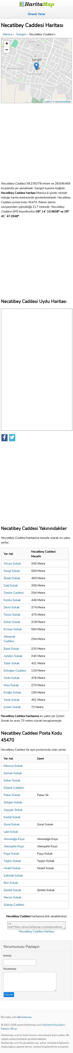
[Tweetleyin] (12, 437)
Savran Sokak (13, 773)
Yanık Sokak (11, 700)
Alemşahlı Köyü (14, 846)
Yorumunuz (9, 969)
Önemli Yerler (36, 14)
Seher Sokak (12, 622)
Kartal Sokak (12, 817)
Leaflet (47, 101)
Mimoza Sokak (13, 766)
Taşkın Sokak (12, 861)
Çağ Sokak (11, 585)
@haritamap (24, 1017)
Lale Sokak (11, 832)
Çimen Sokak (12, 707)
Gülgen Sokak (13, 802)
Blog (14, 1028)
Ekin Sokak (11, 883)
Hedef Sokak (12, 868)
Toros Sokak (12, 615)
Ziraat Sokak (12, 578)
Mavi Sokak (11, 685)
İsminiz (7, 956)
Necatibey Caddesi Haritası (36, 931)
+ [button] (6, 43)
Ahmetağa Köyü (14, 839)
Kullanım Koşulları (53, 1024)
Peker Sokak (12, 795)
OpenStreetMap (63, 101)
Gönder (8, 994)
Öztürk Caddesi (14, 593)
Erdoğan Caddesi (15, 670)
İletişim (5, 1028)
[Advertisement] (36, 140)
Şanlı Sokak (11, 649)
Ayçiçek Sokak (13, 810)
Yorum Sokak (12, 563)
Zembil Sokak (12, 890)
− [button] (6, 49)
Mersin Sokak (12, 897)
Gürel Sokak (12, 824)
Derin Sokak (11, 607)
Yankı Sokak (11, 678)
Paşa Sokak (11, 854)
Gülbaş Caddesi (14, 905)
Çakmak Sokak (13, 875)
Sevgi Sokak (12, 571)
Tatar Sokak (11, 663)
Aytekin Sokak (13, 656)
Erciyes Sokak (13, 629)
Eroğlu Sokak (12, 692)
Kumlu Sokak (12, 600)
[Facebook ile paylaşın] (4, 437)
